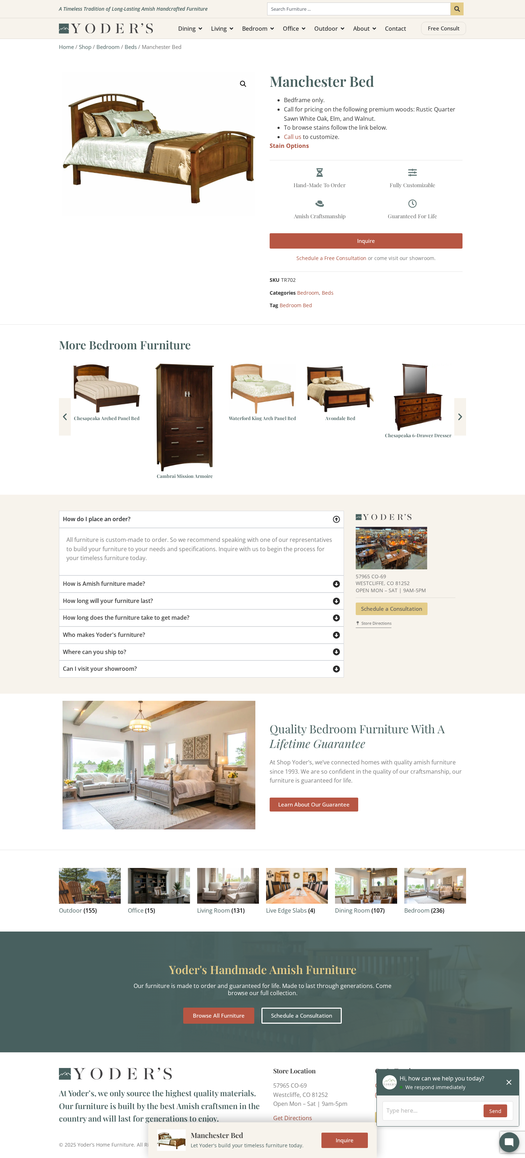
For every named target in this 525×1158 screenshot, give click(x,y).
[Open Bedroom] (272, 28)
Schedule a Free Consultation (331, 258)
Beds (131, 46)
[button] (243, 84)
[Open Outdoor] (342, 28)
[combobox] (359, 9)
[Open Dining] (200, 28)
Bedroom (108, 46)
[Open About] (374, 28)
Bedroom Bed (296, 305)
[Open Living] (231, 28)
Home (66, 46)
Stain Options (289, 146)
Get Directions (292, 1118)
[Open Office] (303, 28)
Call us (292, 137)
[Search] (457, 9)
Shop (85, 46)
